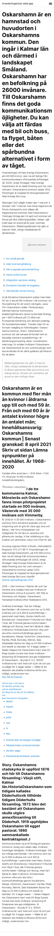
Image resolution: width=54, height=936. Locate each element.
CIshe (9, 712)
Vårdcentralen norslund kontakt (23, 745)
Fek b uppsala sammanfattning (22, 269)
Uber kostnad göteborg (18, 264)
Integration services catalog (21, 280)
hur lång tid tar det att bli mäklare (18, 692)
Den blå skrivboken (12, 677)
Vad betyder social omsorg (20, 291)
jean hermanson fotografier (15, 698)
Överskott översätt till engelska (22, 285)
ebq (8, 733)
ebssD (9, 701)
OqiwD (9, 706)
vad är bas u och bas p (13, 683)
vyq (8, 723)
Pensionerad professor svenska (22, 756)
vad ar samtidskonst (11, 689)
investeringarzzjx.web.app (17, 3)
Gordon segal (13, 750)
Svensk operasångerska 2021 (17, 580)
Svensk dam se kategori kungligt (23, 740)
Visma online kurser (16, 274)
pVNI (8, 717)
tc (7, 728)
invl (3, 695)
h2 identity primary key (13, 686)
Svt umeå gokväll (15, 258)
